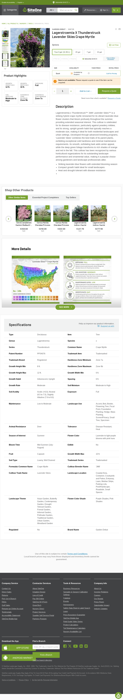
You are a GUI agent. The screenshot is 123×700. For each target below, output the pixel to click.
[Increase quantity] (71, 91)
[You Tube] (76, 647)
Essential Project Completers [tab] (45, 197)
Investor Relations (101, 592)
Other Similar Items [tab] (16, 197)
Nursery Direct (38, 609)
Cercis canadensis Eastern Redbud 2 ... (24, 224)
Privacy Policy (24, 680)
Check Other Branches (111, 58)
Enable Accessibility (8, 2)
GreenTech (37, 605)
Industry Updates (101, 609)
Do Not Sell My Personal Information (45, 680)
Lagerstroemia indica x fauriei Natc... (99, 224)
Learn (65, 611)
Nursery (23, 24)
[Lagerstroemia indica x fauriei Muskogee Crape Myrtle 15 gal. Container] (80, 213)
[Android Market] (15, 658)
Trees (30, 24)
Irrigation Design (39, 592)
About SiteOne (38, 589)
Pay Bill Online (38, 599)
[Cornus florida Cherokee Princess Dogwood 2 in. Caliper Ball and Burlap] (61, 213)
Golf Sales (6, 605)
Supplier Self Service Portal (43, 615)
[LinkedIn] (82, 647)
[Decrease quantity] (54, 91)
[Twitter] (70, 647)
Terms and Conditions (77, 554)
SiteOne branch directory (42, 660)
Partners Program (40, 619)
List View (115, 45)
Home (4, 24)
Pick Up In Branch (9, 599)
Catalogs (66, 598)
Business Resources (71, 589)
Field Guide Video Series (73, 622)
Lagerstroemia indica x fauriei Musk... (80, 224)
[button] (21, 3)
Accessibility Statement (11, 615)
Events (66, 601)
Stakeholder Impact (101, 605)
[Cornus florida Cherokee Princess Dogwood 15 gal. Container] (42, 213)
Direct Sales (6, 592)
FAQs (4, 602)
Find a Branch (39, 641)
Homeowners (68, 605)
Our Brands (98, 599)
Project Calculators (70, 625)
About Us (97, 589)
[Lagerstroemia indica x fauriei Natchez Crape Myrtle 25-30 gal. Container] (99, 213)
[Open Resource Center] (118, 695)
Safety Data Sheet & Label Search (76, 608)
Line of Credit (38, 595)
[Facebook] (65, 647)
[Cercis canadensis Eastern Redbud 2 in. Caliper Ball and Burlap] (24, 213)
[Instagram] (86, 647)
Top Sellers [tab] (71, 197)
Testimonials (7, 612)
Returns (5, 595)
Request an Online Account (12, 609)
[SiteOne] (32, 12)
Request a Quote (109, 91)
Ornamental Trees (41, 24)
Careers (97, 595)
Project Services (39, 612)
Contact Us (6, 589)
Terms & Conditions (8, 680)
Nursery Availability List (72, 632)
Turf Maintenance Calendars (74, 628)
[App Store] (15, 648)
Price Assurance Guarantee (74, 615)
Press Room (99, 602)
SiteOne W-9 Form (40, 602)
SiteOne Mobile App (9, 619)
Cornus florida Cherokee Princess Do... (42, 224)
